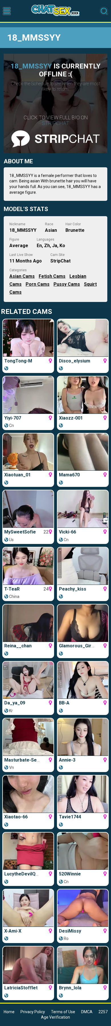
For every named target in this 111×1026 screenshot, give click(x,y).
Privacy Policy (32, 1012)
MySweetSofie (20, 532)
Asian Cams (22, 276)
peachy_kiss (72, 589)
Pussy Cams (67, 284)
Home (9, 1012)
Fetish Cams (52, 276)
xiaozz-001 (71, 418)
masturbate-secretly (26, 760)
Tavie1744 (70, 816)
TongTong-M (18, 361)
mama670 (69, 474)
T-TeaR (12, 589)
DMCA (86, 1012)
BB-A (64, 703)
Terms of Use (63, 1012)
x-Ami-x (12, 931)
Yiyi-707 (12, 418)
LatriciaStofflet (21, 987)
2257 (103, 1012)
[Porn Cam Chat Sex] (55, 11)
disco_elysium (74, 361)
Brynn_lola (70, 987)
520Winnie (70, 874)
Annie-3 (67, 760)
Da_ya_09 (14, 703)
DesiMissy (70, 931)
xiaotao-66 (16, 816)
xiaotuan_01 (17, 474)
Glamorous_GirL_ (77, 645)
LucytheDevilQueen (25, 874)
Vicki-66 (67, 532)
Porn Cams (38, 284)
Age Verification (55, 1017)
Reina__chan (18, 645)
